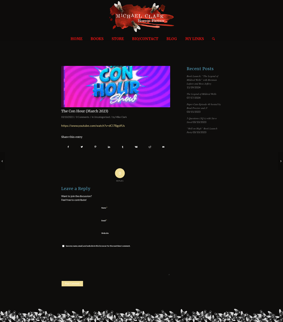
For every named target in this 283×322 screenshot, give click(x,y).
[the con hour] (115, 86)
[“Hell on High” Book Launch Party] (280, 161)
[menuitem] (76, 37)
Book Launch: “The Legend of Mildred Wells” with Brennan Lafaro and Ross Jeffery (202, 79)
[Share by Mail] (163, 147)
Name (104, 207)
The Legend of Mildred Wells (201, 94)
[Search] (212, 37)
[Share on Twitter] (82, 147)
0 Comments (82, 117)
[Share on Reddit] (150, 147)
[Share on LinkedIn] (109, 147)
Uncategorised (102, 117)
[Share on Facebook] (68, 147)
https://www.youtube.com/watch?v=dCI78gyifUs (93, 125)
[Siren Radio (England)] (2, 161)
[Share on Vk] (136, 147)
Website (105, 233)
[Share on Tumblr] (122, 147)
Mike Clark (121, 117)
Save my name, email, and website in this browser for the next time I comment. (98, 246)
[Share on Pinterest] (95, 147)
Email (104, 220)
